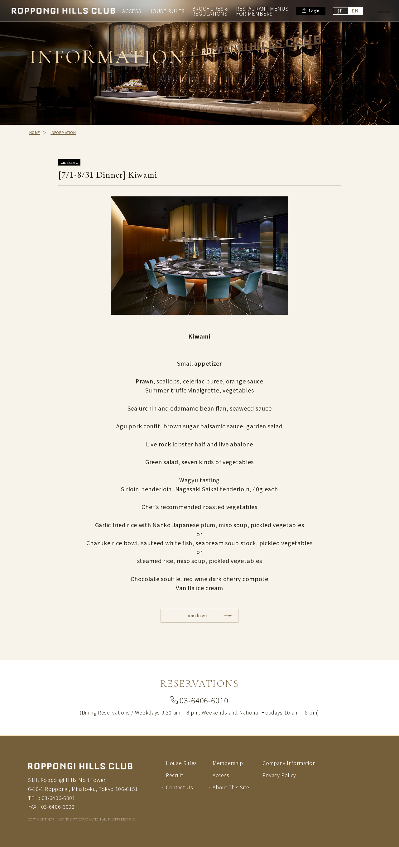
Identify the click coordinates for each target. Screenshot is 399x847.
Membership (228, 763)
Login (314, 10)
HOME (34, 132)
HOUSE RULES (166, 10)
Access (221, 775)
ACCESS (131, 10)
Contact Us (179, 787)
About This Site (231, 787)
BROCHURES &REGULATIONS (210, 11)
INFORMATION (63, 132)
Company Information (288, 763)
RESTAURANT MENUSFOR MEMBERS (262, 11)
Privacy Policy (279, 775)
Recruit (174, 775)
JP (340, 11)
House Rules (181, 763)
